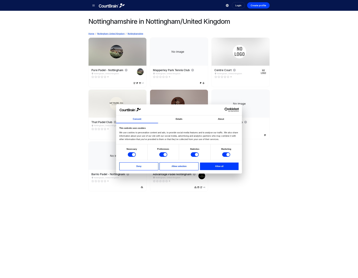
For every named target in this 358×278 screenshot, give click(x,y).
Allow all (219, 166)
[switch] (163, 154)
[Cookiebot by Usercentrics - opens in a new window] (226, 110)
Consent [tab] (137, 119)
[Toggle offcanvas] (93, 5)
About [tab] (221, 119)
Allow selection (179, 166)
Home (91, 33)
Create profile (258, 5)
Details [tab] (179, 119)
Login (238, 5)
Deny (138, 166)
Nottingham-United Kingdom (111, 33)
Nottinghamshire (135, 33)
